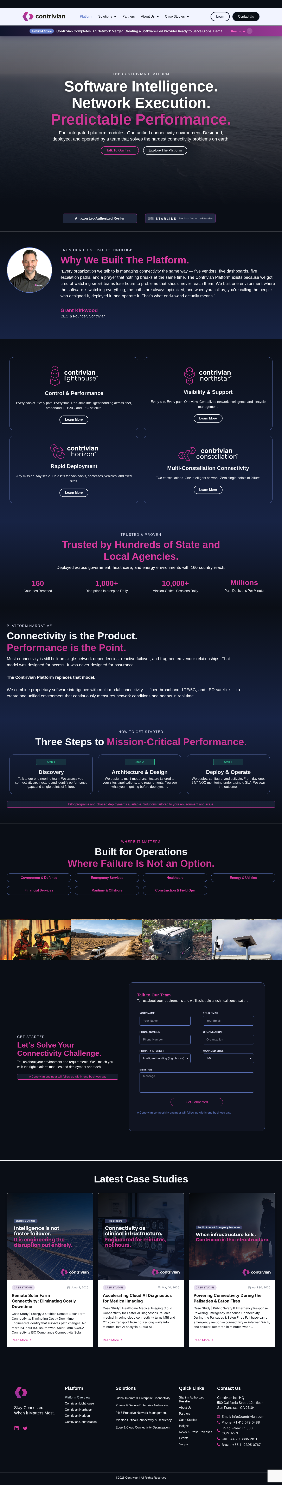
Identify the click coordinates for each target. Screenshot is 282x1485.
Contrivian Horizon (77, 1415)
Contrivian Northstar (78, 1409)
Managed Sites (213, 1051)
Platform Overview (77, 1397)
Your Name (147, 1013)
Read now (238, 31)
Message (146, 1069)
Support (184, 1444)
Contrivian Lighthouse (79, 1403)
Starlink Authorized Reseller (191, 1399)
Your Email (210, 1013)
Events (183, 1438)
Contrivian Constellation (81, 1422)
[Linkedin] (16, 1428)
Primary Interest (152, 1051)
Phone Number (150, 1032)
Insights (184, 1425)
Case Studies (175, 16)
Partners (128, 16)
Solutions (105, 16)
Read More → (22, 1340)
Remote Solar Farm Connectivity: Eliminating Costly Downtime (44, 1301)
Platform (86, 16)
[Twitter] (25, 1428)
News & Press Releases (195, 1432)
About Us (148, 16)
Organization (212, 1032)
